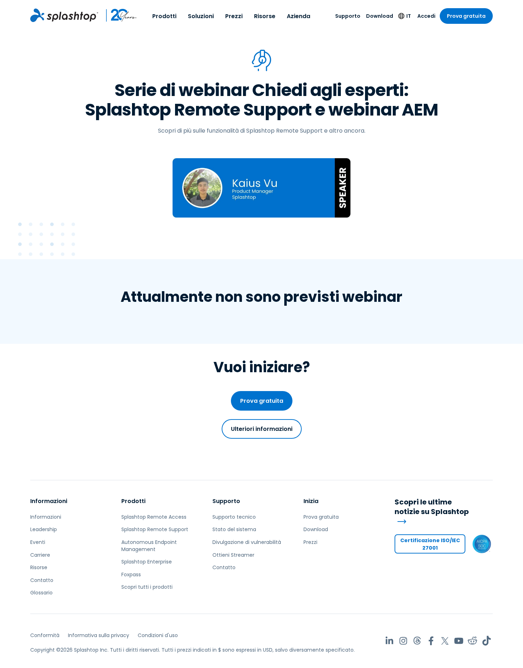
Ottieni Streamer (233, 555)
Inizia (310, 501)
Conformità (44, 635)
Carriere (40, 555)
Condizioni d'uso (158, 635)
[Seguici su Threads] (417, 641)
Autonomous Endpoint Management (149, 546)
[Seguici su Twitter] (445, 641)
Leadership (43, 529)
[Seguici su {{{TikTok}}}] (486, 641)
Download (379, 16)
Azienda (298, 16)
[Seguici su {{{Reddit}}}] (472, 641)
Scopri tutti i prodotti (147, 586)
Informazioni (48, 501)
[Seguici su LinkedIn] (389, 641)
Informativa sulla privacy (98, 635)
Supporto (347, 16)
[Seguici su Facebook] (431, 641)
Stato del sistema (234, 529)
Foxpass (131, 574)
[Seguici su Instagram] (403, 641)
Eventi (37, 542)
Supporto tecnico (234, 516)
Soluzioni (201, 16)
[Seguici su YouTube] (459, 641)
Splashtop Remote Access (153, 516)
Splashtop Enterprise (146, 561)
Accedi (426, 16)
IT (408, 16)
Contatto (41, 580)
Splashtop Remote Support (154, 529)
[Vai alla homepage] (64, 15)
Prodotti (164, 16)
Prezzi (234, 16)
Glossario (41, 592)
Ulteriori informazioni (261, 429)
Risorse (264, 16)
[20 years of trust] (117, 15)
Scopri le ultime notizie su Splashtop (432, 507)
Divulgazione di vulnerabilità (246, 542)
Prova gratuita (466, 16)
